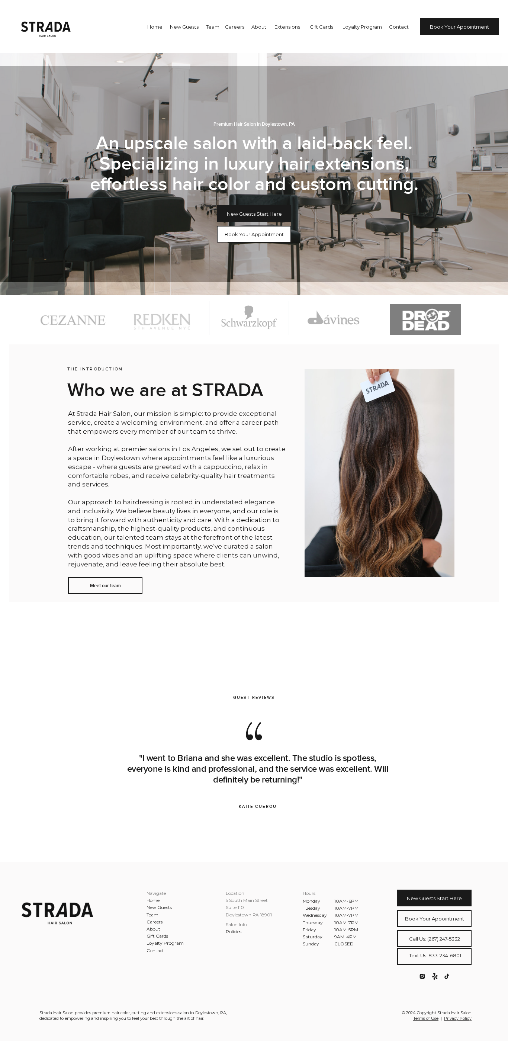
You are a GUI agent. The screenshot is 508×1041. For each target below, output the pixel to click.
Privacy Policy (458, 1018)
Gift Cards (157, 936)
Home (153, 900)
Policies (233, 931)
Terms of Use (425, 1018)
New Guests (159, 907)
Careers (155, 922)
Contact (155, 950)
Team (152, 915)
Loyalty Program (165, 943)
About (153, 929)
